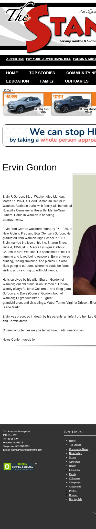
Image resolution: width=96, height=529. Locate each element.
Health (72, 465)
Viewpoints (75, 482)
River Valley (75, 453)
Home (12, 73)
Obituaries (77, 81)
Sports (72, 457)
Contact (73, 495)
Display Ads (75, 499)
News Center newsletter (19, 339)
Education (17, 81)
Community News (78, 449)
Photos (73, 491)
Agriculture (74, 461)
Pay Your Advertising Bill (48, 58)
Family (47, 81)
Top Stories (42, 73)
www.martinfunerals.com (67, 330)
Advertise (15, 58)
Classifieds (75, 486)
